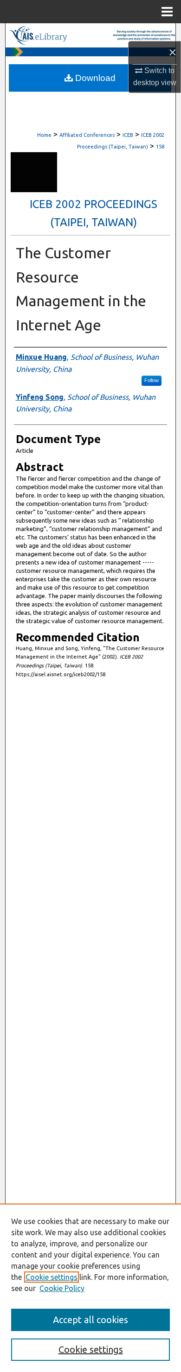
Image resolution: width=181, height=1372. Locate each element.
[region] (90, 1288)
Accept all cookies (90, 1319)
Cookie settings (52, 1277)
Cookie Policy (61, 1288)
